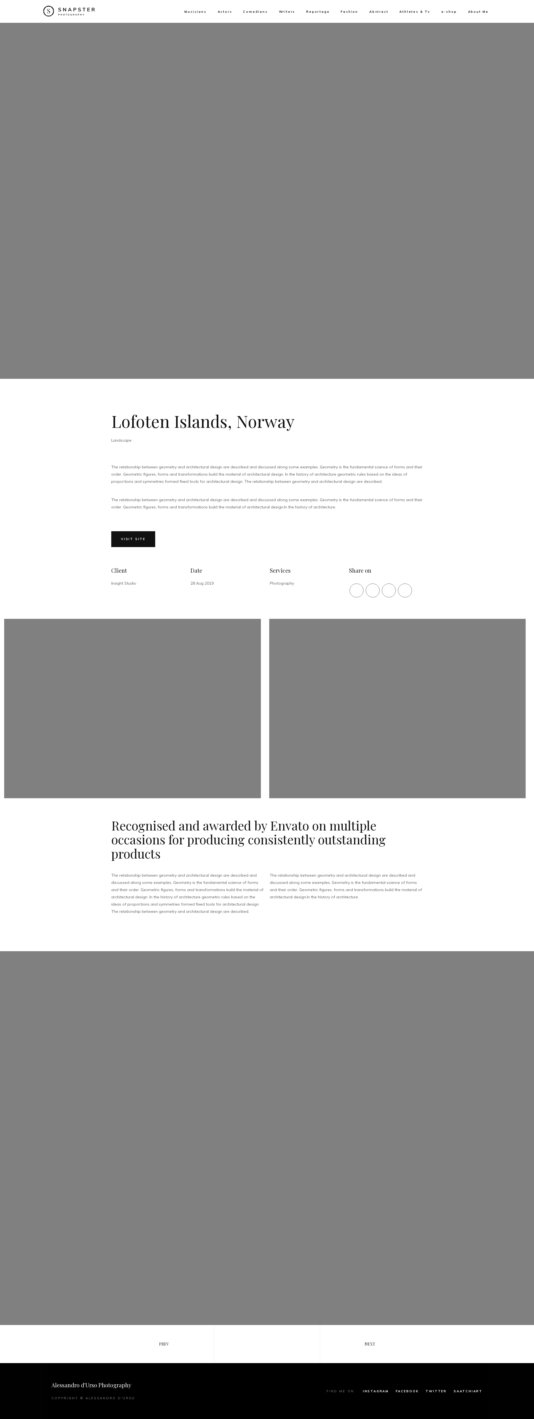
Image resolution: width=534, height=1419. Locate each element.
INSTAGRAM (376, 1391)
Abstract (378, 12)
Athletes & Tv (414, 12)
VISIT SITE (133, 539)
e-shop (449, 12)
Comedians (255, 12)
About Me (478, 12)
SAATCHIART (468, 1391)
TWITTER (436, 1391)
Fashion (349, 12)
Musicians (195, 12)
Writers (287, 12)
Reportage (318, 12)
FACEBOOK (407, 1391)
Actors (225, 12)
